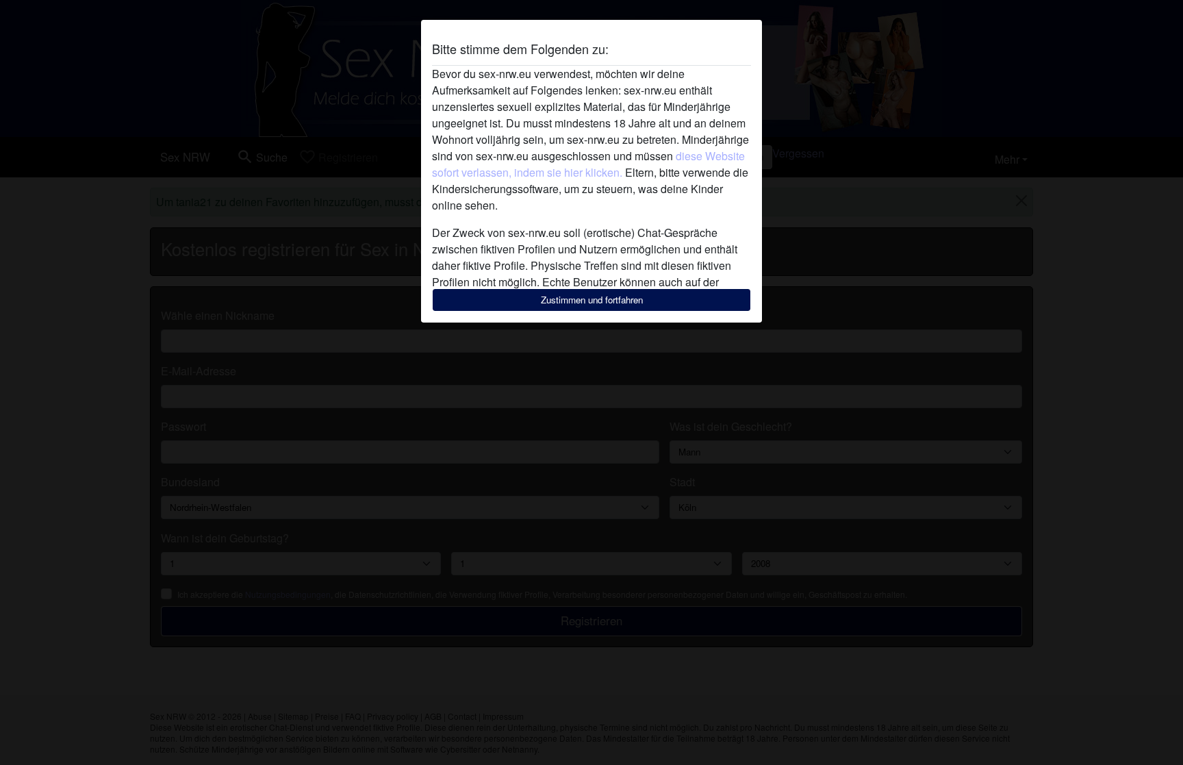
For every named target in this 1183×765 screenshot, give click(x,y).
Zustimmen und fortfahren (592, 299)
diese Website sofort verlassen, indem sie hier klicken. (588, 164)
